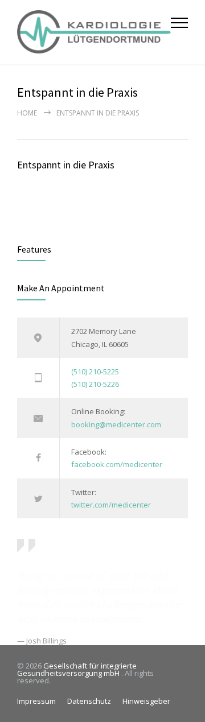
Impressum (36, 701)
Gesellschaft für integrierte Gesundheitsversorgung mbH (77, 669)
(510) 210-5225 (95, 371)
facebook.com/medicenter (116, 464)
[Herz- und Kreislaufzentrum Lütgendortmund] (94, 31)
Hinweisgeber (146, 701)
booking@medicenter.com (116, 424)
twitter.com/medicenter (111, 505)
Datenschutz (89, 701)
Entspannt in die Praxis (65, 164)
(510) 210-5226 (95, 384)
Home (27, 113)
